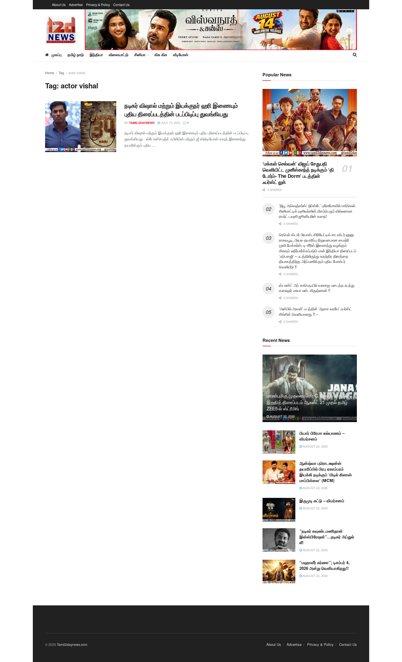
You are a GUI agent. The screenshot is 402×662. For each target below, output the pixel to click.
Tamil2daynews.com (72, 644)
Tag (61, 72)
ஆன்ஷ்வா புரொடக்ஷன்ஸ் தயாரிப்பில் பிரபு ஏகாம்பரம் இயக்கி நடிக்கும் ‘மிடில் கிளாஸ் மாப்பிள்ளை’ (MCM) (325, 471)
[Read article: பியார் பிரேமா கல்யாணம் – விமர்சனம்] (279, 442)
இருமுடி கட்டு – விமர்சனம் (321, 501)
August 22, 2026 (282, 416)
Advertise (76, 4)
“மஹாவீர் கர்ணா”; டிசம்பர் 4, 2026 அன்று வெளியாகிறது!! (324, 565)
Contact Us (121, 4)
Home (49, 72)
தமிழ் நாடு (76, 54)
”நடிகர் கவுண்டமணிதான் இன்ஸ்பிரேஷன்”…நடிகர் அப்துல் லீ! (326, 536)
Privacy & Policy (98, 4)
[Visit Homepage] (61, 28)
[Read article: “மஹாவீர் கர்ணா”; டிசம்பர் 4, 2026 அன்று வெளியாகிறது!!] (279, 571)
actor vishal (76, 72)
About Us (59, 4)
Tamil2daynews (142, 123)
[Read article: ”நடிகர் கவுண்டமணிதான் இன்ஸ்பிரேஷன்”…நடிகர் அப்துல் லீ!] (279, 540)
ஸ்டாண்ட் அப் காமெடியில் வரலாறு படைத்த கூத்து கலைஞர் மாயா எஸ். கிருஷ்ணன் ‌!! (316, 287)
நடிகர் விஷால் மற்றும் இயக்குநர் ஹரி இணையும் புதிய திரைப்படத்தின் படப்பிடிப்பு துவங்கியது (181, 109)
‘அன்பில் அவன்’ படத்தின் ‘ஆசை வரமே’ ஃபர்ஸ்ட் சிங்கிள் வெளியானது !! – (315, 311)
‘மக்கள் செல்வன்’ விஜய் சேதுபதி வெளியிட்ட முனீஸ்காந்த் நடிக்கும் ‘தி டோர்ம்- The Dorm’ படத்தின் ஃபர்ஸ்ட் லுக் (298, 173)
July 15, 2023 (170, 122)
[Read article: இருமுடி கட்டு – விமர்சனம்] (279, 509)
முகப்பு (56, 54)
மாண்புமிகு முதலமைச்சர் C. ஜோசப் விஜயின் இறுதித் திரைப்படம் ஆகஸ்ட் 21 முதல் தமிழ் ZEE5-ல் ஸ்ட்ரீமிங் (308, 402)
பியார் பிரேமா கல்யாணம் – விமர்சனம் (322, 436)
